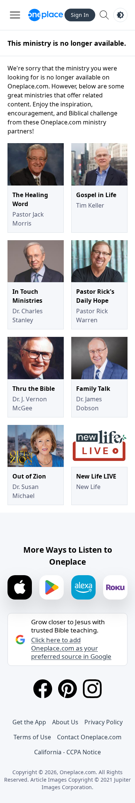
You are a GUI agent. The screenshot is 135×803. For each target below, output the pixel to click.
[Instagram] (92, 688)
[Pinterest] (67, 688)
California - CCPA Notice (67, 752)
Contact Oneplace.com (89, 737)
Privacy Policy (103, 722)
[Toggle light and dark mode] (120, 15)
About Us (65, 722)
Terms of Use (32, 737)
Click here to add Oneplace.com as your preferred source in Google (71, 648)
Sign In (80, 14)
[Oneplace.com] (45, 15)
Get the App (29, 722)
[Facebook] (42, 688)
